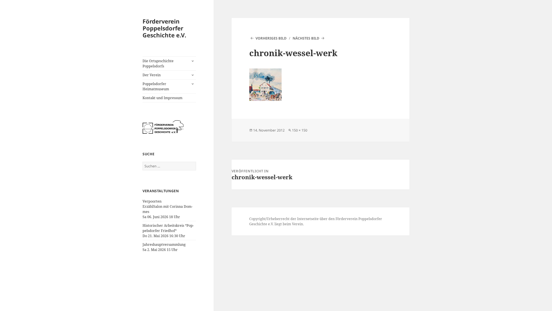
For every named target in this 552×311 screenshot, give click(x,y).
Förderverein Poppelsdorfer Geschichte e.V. (164, 28)
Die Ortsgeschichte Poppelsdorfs (158, 63)
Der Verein (152, 75)
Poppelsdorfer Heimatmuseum (156, 86)
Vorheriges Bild (271, 38)
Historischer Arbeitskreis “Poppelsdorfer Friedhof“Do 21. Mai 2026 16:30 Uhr (168, 230)
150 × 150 (299, 130)
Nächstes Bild (306, 38)
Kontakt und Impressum (162, 97)
